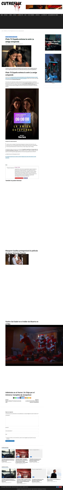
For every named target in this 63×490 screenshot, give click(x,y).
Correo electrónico (8, 430)
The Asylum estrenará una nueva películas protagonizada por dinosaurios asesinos (35, 460)
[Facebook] (24, 398)
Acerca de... (17, 456)
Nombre (7, 427)
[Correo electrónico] (24, 178)
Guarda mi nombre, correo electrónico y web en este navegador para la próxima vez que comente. (21, 438)
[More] (30, 398)
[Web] (25, 178)
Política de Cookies (8, 486)
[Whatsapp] (15, 398)
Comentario (7, 415)
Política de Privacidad (15, 486)
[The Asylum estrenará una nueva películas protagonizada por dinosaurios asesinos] (35, 453)
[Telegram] (17, 398)
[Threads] (20, 398)
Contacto (20, 486)
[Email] (27, 398)
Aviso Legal (3, 486)
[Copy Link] (29, 398)
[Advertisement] (31, 22)
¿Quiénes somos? (25, 486)
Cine (3, 456)
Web (6, 434)
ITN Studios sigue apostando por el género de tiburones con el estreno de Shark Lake (8, 460)
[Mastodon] (19, 398)
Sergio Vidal (17, 167)
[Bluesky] (22, 398)
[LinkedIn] (27, 178)
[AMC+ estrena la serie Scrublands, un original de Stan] (54, 473)
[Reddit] (25, 398)
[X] (13, 398)
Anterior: (13, 401)
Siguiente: (32, 401)
